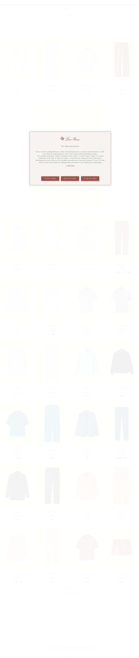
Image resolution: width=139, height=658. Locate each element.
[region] (70, 158)
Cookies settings (50, 178)
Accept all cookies (90, 178)
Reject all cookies (70, 178)
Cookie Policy (70, 165)
